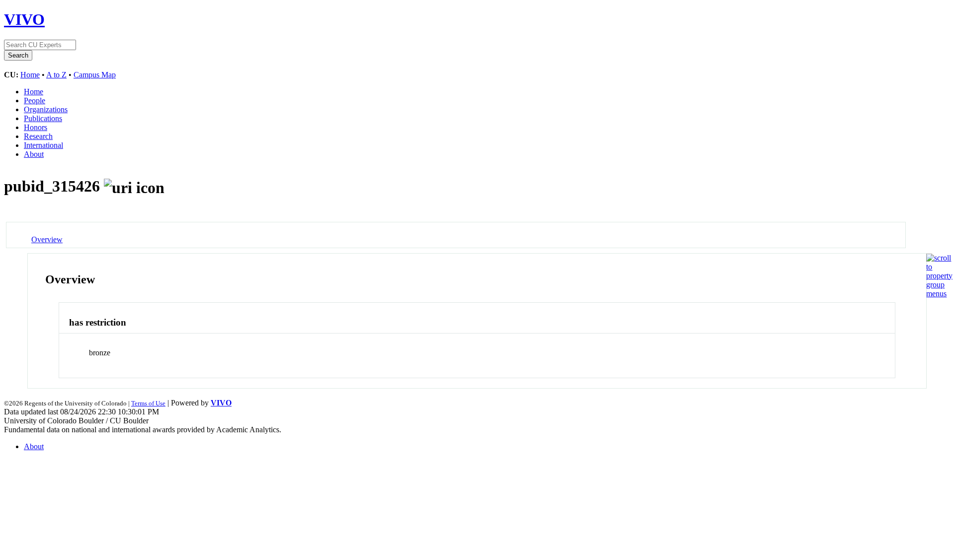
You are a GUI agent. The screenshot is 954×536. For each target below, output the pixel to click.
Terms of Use (148, 403)
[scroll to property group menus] (939, 293)
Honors (35, 127)
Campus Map (95, 74)
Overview (47, 239)
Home (30, 74)
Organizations (46, 109)
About (34, 154)
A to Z (56, 74)
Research (38, 136)
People (34, 100)
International (43, 145)
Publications (43, 118)
